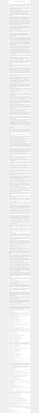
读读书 (9, 3)
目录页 (28, 3)
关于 (9, 408)
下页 (29, 3)
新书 (10, 408)
